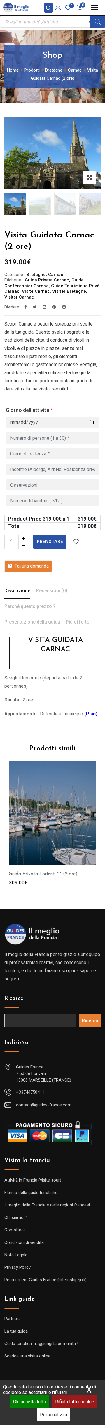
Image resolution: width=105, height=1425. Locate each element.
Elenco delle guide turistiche (30, 1192)
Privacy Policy (17, 1267)
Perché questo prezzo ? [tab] (29, 606)
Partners (12, 1318)
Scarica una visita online (27, 1356)
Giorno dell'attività (29, 410)
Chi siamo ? (15, 1217)
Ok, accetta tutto (29, 1401)
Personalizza (53, 1414)
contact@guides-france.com (43, 1105)
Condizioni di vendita (24, 1242)
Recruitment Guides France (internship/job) (45, 1279)
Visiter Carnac (19, 297)
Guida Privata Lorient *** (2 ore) (43, 874)
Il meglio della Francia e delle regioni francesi (47, 1205)
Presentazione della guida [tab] (32, 622)
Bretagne (36, 274)
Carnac (55, 274)
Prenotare (50, 541)
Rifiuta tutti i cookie (74, 1401)
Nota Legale (15, 1254)
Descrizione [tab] (17, 590)
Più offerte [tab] (77, 622)
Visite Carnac (36, 291)
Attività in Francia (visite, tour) (32, 1180)
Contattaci (14, 1230)
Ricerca (14, 999)
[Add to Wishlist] (76, 542)
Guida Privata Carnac (47, 280)
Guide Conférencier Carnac (44, 282)
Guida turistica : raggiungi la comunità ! (41, 1343)
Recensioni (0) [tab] (51, 590)
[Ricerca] (97, 22)
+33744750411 (30, 1092)
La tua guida (16, 1331)
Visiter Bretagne (69, 291)
